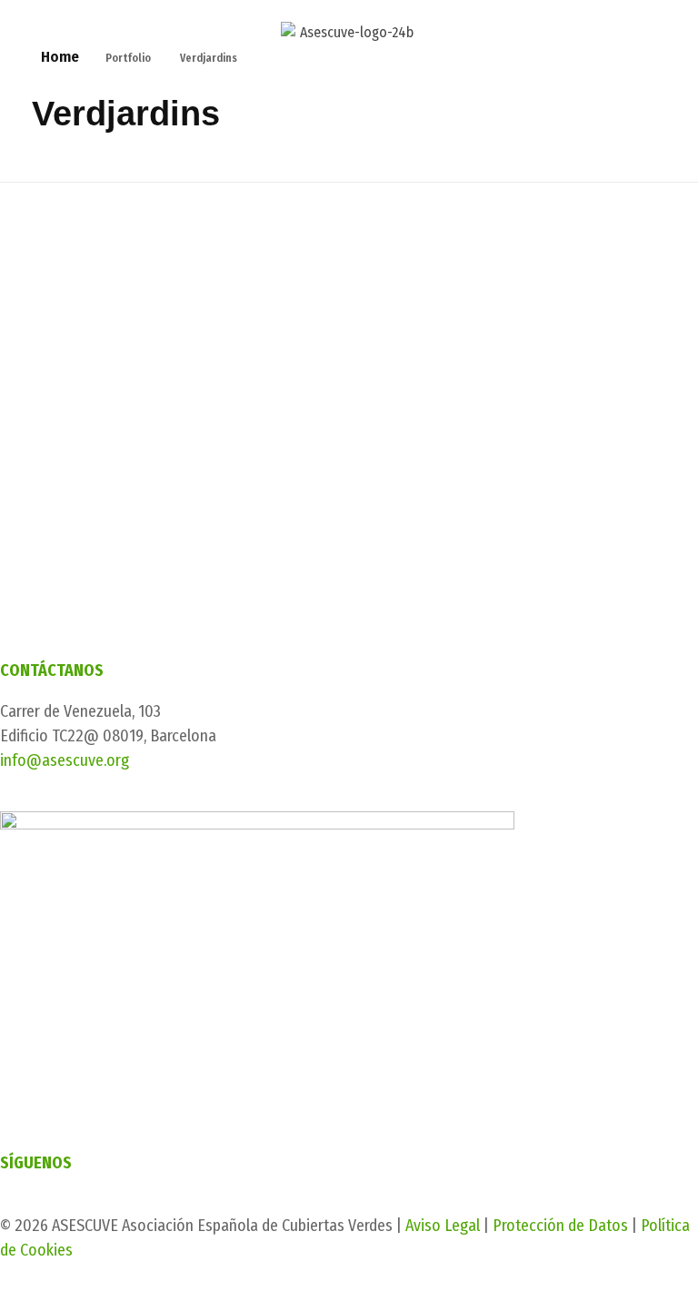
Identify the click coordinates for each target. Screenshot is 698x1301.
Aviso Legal (442, 1226)
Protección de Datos (560, 1226)
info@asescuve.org (64, 760)
